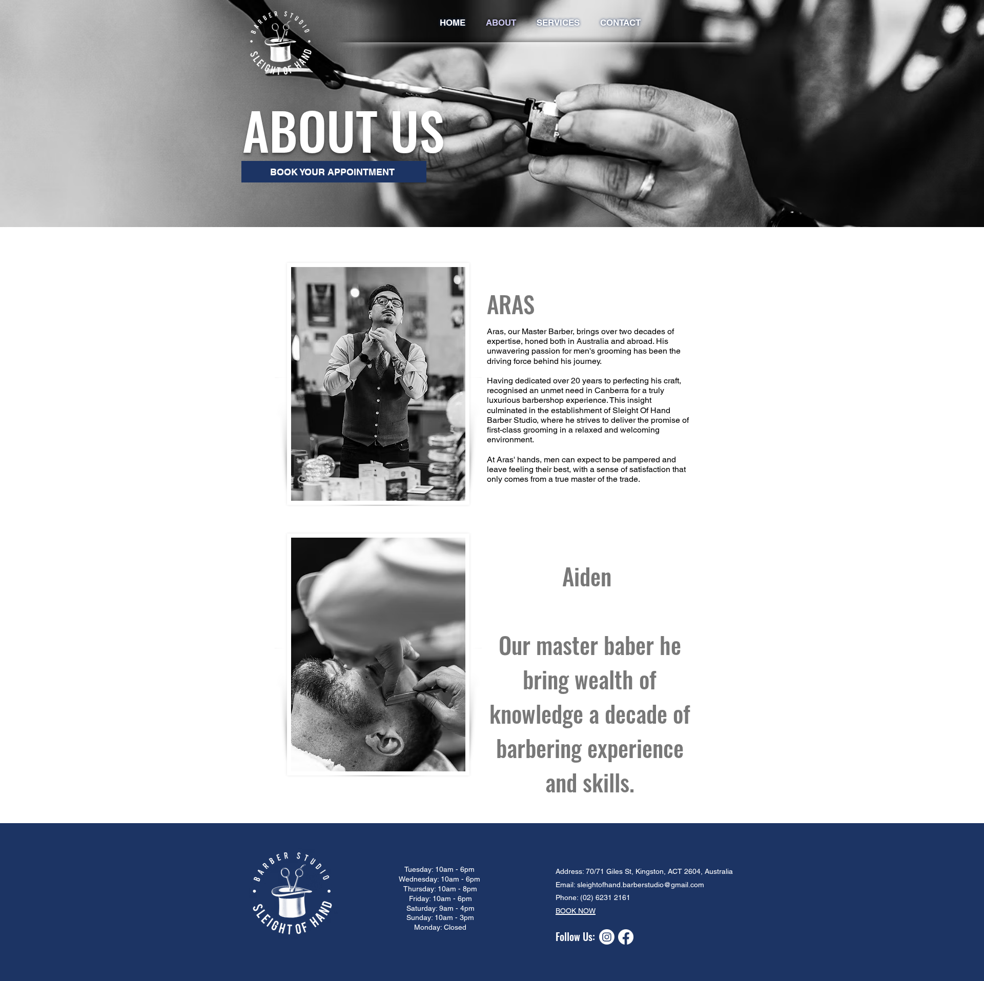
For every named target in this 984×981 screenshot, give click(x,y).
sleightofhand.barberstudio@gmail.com (640, 885)
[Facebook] (625, 937)
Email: (565, 885)
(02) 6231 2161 (605, 897)
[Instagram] (606, 937)
